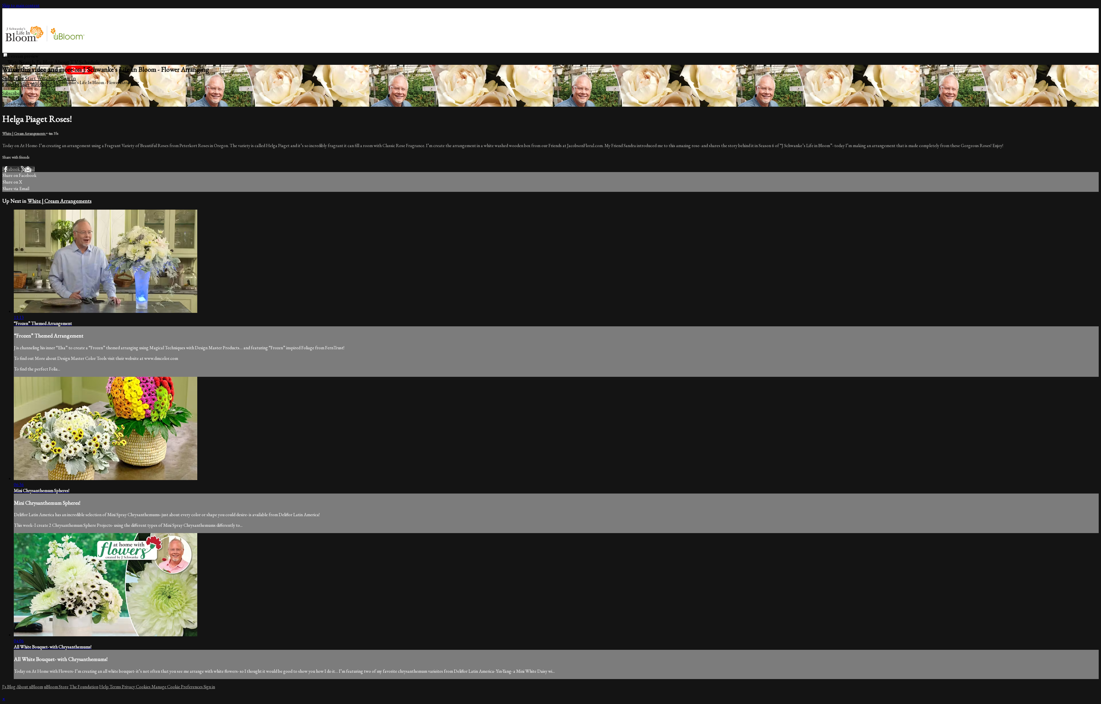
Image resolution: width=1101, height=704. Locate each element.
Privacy (129, 687)
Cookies (143, 687)
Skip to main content (21, 5)
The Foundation (83, 687)
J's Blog (44, 62)
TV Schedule (85, 62)
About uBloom (29, 687)
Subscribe (10, 93)
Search (28, 62)
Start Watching (42, 78)
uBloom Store (56, 687)
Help (104, 687)
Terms (116, 687)
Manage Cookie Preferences (177, 687)
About (61, 62)
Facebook (11, 169)
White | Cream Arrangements (24, 133)
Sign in (68, 78)
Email (30, 169)
